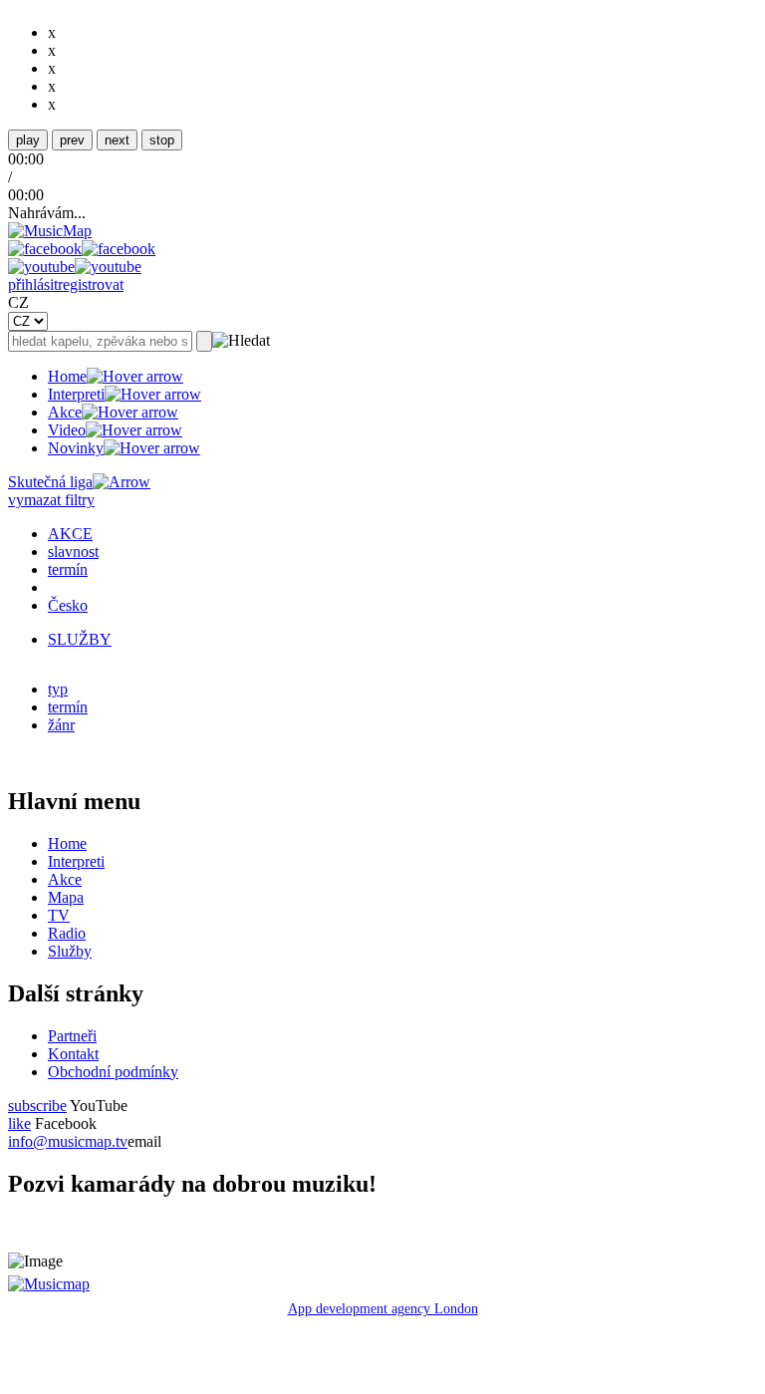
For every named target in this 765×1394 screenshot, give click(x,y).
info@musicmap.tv (68, 1141)
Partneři (72, 1035)
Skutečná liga (50, 481)
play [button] (28, 140)
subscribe (37, 1105)
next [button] (117, 140)
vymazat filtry (51, 499)
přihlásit (33, 284)
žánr (61, 724)
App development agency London (383, 1308)
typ (58, 689)
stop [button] (161, 140)
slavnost (73, 551)
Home (67, 376)
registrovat (91, 284)
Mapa (66, 897)
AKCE (70, 533)
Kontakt (73, 1053)
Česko (68, 605)
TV (59, 915)
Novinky (76, 447)
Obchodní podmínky (113, 1071)
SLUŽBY (80, 639)
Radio (67, 933)
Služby (70, 951)
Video (67, 429)
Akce (65, 412)
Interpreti (76, 394)
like (19, 1123)
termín (68, 569)
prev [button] (72, 140)
